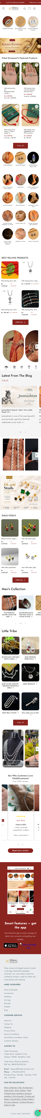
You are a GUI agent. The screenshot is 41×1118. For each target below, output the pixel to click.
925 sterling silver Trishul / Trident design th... (9, 131)
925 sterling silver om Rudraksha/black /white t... (9, 91)
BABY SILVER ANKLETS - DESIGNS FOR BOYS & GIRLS (10, 686)
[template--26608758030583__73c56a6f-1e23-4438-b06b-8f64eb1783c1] (20, 367)
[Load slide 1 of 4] (16, 51)
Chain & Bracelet (10, 990)
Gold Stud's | (9, 1090)
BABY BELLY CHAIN (9, 713)
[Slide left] (15, 432)
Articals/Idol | (16, 1099)
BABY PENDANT (29, 684)
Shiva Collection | (11, 1087)
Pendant (7, 1006)
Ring (6, 1010)
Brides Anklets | (28, 1099)
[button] (3, 8)
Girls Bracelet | (19, 1096)
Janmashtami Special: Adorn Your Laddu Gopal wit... (17, 411)
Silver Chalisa (20, 1090)
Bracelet (7, 1003)
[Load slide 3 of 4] (21, 51)
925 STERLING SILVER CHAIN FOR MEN (9, 615)
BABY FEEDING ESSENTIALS (30, 658)
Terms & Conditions (11, 1034)
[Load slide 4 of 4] (24, 51)
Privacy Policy (9, 1031)
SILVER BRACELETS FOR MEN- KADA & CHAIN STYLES (26, 615)
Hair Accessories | (26, 1087)
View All (19, 322)
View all (20, 145)
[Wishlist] (29, 8)
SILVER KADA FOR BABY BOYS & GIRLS (10, 658)
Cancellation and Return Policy (16, 1037)
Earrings (7, 1000)
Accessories (8, 993)
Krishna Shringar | (27, 1102)
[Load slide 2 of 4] (19, 51)
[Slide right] (25, 432)
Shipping (7, 1027)
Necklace (7, 996)
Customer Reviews (11, 1041)
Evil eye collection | (12, 1102)
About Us (7, 1020)
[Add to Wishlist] (16, 65)
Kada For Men (9, 1105)
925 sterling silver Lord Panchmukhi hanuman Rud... (29, 90)
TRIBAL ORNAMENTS (23, 1114)
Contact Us (8, 1024)
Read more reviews (20, 850)
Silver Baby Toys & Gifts (30, 713)
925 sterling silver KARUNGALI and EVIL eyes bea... (29, 131)
